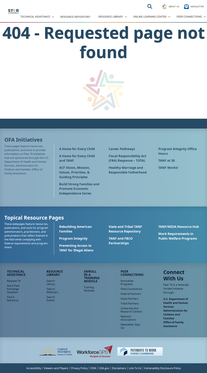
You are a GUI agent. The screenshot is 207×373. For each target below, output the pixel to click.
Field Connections (131, 289)
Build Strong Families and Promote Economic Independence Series (79, 189)
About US (174, 6)
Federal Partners (131, 294)
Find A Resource (12, 298)
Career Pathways (122, 149)
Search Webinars (52, 290)
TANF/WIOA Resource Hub (178, 226)
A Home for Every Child (77, 149)
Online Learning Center (149, 16)
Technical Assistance (35, 16)
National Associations (128, 318)
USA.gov (104, 368)
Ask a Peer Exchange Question (13, 289)
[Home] (5, 11)
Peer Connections (132, 273)
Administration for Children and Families (175, 314)
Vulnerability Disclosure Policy (162, 368)
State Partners (129, 298)
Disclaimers (119, 368)
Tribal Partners (130, 303)
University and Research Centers (131, 310)
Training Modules (89, 289)
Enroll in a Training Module (92, 276)
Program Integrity (73, 238)
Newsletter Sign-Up (131, 326)
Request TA (14, 281)
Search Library (51, 282)
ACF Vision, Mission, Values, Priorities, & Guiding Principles (74, 172)
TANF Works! (168, 167)
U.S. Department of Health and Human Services (175, 302)
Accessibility (33, 368)
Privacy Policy (79, 368)
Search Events (51, 298)
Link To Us (135, 368)
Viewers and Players (56, 368)
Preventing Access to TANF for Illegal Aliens (76, 247)
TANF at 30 (166, 160)
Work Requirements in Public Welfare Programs (177, 236)
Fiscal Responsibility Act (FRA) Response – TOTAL (127, 158)
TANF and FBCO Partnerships (121, 240)
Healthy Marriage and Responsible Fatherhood (128, 169)
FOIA (93, 368)
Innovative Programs (127, 282)
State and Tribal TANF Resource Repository (125, 228)
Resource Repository (75, 16)
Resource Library (110, 16)
